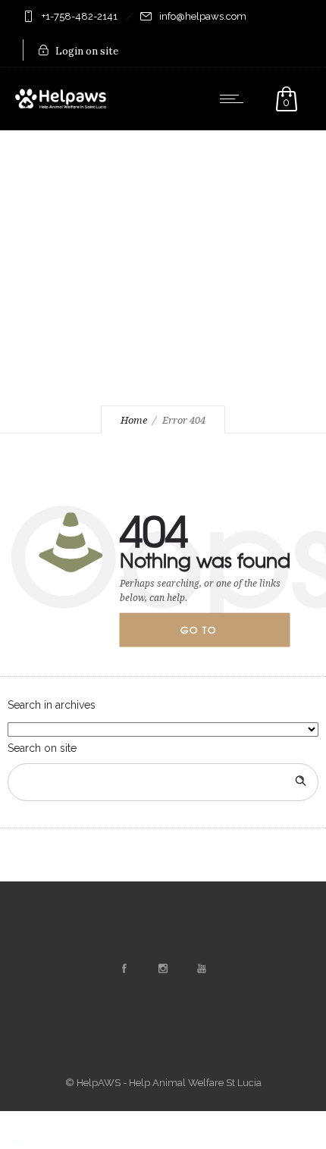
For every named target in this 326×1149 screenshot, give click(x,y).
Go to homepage (211, 635)
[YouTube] (202, 969)
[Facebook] (124, 969)
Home (134, 420)
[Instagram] (163, 969)
